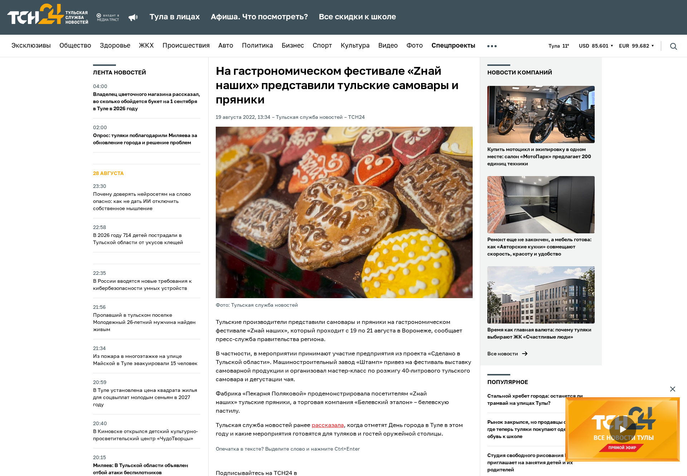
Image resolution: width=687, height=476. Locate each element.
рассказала (328, 425)
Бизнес (293, 46)
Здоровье (115, 46)
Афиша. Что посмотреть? (259, 17)
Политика (257, 46)
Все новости (502, 353)
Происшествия (186, 46)
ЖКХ (146, 46)
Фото (414, 46)
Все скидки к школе (357, 17)
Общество (75, 46)
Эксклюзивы (31, 46)
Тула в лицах (175, 17)
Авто (225, 46)
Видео (388, 46)
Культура (355, 46)
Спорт (322, 46)
